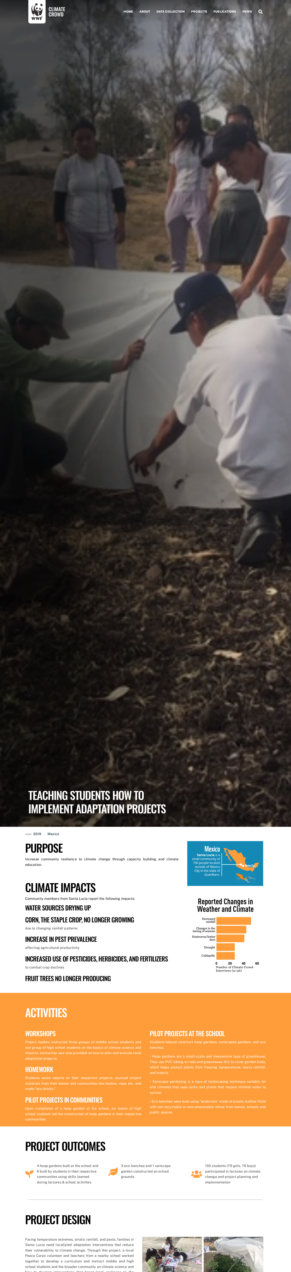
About (144, 11)
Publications (224, 11)
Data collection (171, 11)
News (247, 11)
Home (128, 11)
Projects (199, 11)
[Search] (259, 12)
